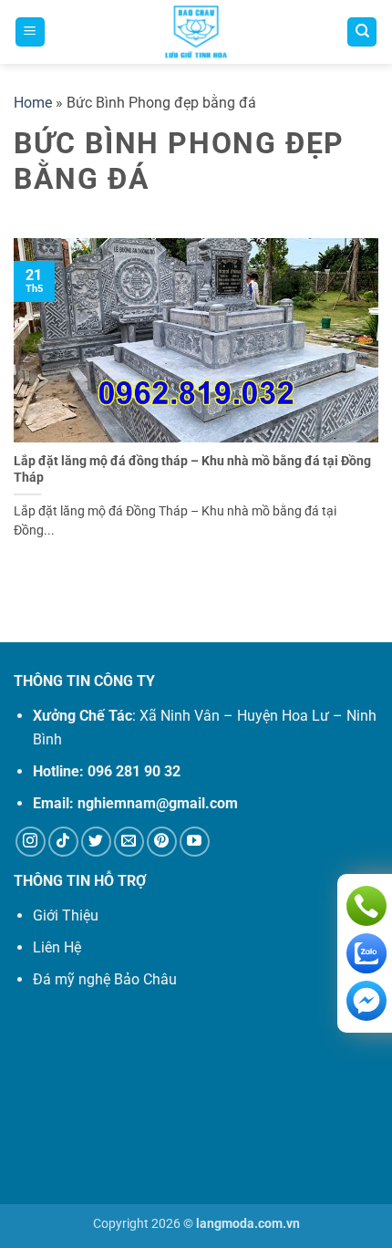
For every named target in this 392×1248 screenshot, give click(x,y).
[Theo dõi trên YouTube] (195, 842)
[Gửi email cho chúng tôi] (129, 842)
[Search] (362, 32)
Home (33, 102)
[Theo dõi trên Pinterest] (162, 842)
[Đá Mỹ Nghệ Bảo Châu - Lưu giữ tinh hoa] (196, 32)
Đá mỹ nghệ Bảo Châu (105, 979)
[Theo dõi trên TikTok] (63, 842)
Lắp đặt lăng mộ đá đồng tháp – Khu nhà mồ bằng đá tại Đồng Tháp (192, 468)
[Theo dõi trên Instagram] (30, 842)
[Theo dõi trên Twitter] (96, 842)
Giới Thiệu (65, 915)
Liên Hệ (57, 947)
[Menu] (30, 32)
